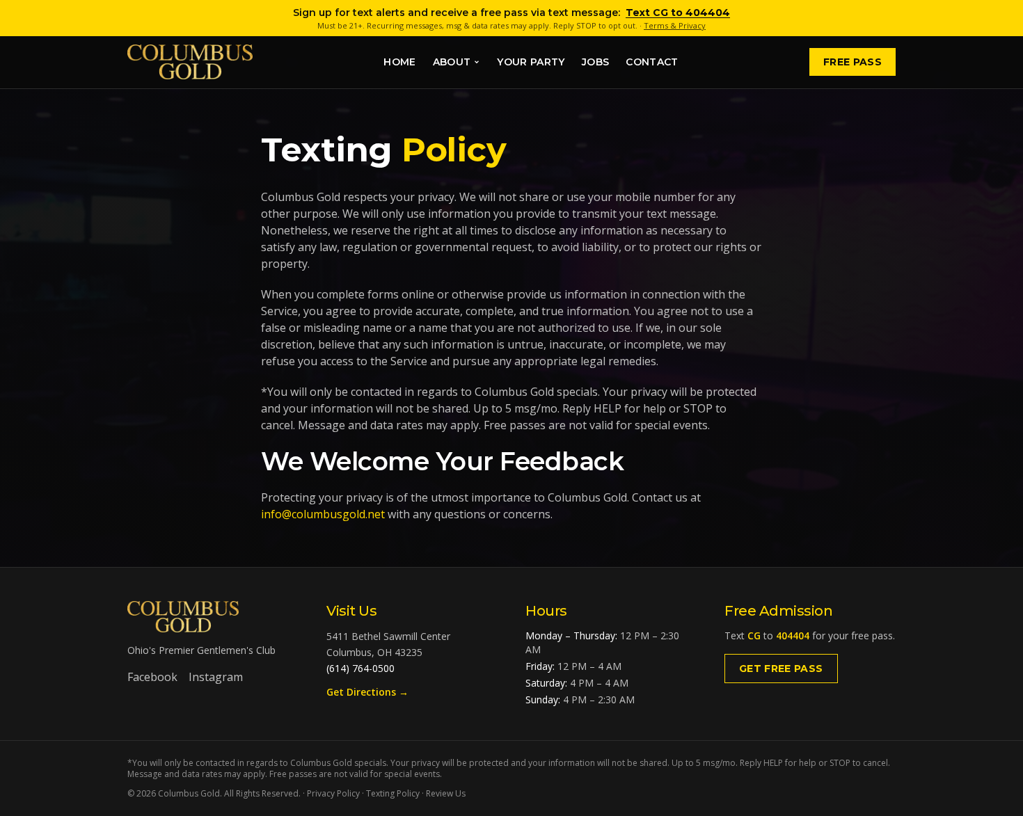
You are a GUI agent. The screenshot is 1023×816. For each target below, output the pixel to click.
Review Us (446, 793)
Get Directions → (367, 691)
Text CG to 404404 (678, 12)
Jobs (595, 62)
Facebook (152, 677)
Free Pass (852, 62)
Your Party (531, 62)
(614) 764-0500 (360, 668)
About (452, 62)
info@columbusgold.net (323, 514)
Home (399, 62)
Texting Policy (393, 793)
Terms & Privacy (675, 25)
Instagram (216, 677)
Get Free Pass (781, 668)
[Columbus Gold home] (190, 62)
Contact (652, 62)
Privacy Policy (333, 793)
